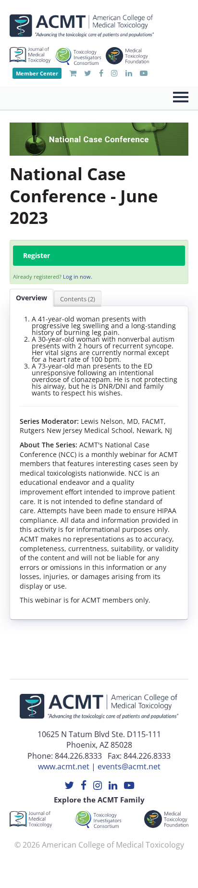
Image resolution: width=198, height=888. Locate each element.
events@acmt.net (129, 766)
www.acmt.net (63, 766)
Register (36, 255)
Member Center (37, 73)
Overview (31, 297)
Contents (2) (77, 299)
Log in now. (77, 276)
